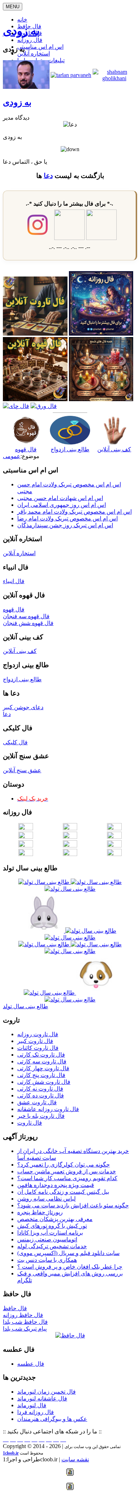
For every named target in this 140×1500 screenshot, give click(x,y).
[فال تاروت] (35, 334)
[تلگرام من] (13, 1439)
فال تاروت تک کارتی (41, 1055)
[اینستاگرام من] (27, 1439)
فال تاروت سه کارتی (41, 1061)
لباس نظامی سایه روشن (46, 1199)
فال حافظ (15, 1308)
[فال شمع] (101, 399)
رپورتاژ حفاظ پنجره (40, 1212)
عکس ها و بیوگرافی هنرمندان (52, 1419)
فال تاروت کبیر (35, 1041)
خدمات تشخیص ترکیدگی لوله (52, 1246)
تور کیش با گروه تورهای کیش (52, 1226)
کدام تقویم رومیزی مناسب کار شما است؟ (67, 1178)
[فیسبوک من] (20, 1439)
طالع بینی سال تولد (25, 1006)
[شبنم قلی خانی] (114, 78)
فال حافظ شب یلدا (25, 1322)
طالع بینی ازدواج (70, 449)
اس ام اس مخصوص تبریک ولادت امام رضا (67, 518)
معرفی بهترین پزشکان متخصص (55, 1219)
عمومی (11, 456)
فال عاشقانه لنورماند (42, 1398)
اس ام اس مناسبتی (40, 47)
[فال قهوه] (35, 399)
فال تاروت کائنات (38, 1048)
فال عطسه (30, 1364)
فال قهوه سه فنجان (26, 616)
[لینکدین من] (63, 1439)
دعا (48, 175)
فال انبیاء (13, 581)
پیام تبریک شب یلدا (25, 1329)
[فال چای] (16, 406)
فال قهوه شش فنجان (28, 623)
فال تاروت (29, 1123)
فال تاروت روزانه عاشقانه (48, 1109)
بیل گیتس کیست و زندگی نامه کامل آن (63, 1192)
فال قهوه (26, 449)
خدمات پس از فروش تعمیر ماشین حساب (66, 1171)
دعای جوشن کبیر (23, 707)
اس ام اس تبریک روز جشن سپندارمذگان (65, 525)
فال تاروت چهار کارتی (43, 1068)
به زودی (21, 30)
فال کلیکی (15, 742)
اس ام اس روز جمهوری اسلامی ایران (61, 505)
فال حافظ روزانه (23, 1315)
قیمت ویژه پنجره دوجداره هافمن (55, 1185)
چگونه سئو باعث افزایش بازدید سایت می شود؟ (73, 1205)
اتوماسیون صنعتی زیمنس (47, 1239)
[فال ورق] (44, 406)
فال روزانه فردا (35, 1412)
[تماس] (34, 1439)
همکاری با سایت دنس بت (47, 1260)
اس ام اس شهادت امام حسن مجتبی (60, 498)
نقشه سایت (75, 1459)
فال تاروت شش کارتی (43, 1082)
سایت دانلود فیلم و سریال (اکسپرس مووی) (68, 1253)
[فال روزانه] (101, 334)
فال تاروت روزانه (37, 1034)
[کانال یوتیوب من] (56, 1439)
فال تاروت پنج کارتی (41, 1075)
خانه (22, 19)
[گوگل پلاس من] (49, 1439)
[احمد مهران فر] (26, 87)
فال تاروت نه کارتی (40, 1089)
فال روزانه (29, 40)
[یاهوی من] (6, 1439)
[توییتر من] (42, 1439)
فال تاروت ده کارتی (40, 1095)
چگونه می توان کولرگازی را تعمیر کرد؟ (63, 1165)
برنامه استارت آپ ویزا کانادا (50, 1233)
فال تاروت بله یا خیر (41, 1116)
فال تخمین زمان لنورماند (46, 1392)
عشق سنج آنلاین (22, 770)
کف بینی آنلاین (114, 449)
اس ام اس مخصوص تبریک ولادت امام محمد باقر (74, 512)
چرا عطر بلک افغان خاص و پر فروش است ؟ (69, 1267)
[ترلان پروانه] (71, 75)
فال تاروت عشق (37, 1102)
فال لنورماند (31, 1405)
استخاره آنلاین (33, 54)
